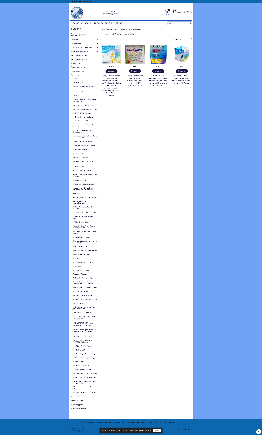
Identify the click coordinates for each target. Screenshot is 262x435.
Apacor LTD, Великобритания (83, 92)
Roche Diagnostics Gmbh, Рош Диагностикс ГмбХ (83, 308)
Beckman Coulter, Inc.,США (82, 117)
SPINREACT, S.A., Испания (82, 346)
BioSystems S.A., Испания (82, 141)
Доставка (109, 23)
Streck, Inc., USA (78, 350)
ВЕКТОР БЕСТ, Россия (81, 113)
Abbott (75, 78)
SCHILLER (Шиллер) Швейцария (84, 358)
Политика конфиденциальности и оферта (142, 422)
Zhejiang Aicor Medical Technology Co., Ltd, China (84, 382)
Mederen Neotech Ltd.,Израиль (84, 278)
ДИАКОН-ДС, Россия (80, 270)
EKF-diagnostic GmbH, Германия (84, 212)
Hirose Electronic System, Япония (84, 250)
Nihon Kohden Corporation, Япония (85, 287)
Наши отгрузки (77, 405)
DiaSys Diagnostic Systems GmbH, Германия (85, 175)
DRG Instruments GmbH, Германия (85, 197)
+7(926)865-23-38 (108, 11)
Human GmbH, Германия (81, 254)
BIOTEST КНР (77, 153)
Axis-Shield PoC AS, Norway (82, 105)
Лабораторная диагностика (81, 47)
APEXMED (76, 96)
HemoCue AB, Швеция (81, 237)
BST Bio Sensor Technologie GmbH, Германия (82, 162)
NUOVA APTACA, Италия (82, 295)
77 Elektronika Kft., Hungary (82, 370)
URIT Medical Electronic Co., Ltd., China (84, 388)
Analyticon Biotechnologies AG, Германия (83, 87)
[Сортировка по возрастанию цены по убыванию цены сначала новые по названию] (181, 39)
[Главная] (102, 29)
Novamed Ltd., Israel (80, 291)
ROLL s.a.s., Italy (78, 303)
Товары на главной (78, 67)
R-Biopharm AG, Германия (82, 313)
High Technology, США (80, 246)
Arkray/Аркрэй (77, 82)
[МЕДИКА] (77, 12)
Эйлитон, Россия (78, 362)
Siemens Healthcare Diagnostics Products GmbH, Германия (84, 330)
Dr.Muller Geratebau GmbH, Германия (82, 208)
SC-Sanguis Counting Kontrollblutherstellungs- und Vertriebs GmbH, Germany (82, 324)
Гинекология (76, 397)
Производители (112, 29)
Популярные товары (78, 408)
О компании (86, 23)
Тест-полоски (76, 39)
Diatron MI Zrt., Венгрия (81, 180)
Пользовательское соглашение (91, 422)
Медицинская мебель (79, 59)
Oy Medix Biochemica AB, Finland (84, 299)
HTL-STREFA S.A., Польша (82, 262)
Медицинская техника (79, 55)
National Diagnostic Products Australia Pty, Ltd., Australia (82, 283)
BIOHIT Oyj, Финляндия (81, 149)
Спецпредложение (78, 71)
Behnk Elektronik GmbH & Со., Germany (83, 126)
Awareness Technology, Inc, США (84, 109)
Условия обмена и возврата (114, 422)
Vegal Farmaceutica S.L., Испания (84, 373)
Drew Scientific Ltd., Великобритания (79, 202)
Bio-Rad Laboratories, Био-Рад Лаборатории (83, 131)
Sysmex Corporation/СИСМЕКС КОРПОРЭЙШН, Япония (84, 341)
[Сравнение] (168, 12)
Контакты (98, 23)
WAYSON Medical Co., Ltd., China (84, 377)
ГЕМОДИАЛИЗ (77, 401)
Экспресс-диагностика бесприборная (79, 35)
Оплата (119, 23)
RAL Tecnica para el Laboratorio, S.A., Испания (84, 317)
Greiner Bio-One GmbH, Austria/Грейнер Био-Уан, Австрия (84, 227)
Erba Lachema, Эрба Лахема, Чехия (83, 217)
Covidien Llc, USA (78, 167)
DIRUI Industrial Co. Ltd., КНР (83, 184)
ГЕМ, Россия (77, 266)
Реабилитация (76, 63)
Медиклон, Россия (79, 274)
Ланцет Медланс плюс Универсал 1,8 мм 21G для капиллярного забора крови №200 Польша (181, 79)
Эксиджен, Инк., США (80, 366)
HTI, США (76, 258)
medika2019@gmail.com (110, 14)
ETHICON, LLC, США (80, 222)
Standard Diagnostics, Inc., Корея (84, 354)
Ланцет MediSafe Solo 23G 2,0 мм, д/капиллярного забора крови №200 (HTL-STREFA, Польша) (135, 81)
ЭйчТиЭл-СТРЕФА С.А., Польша (84, 392)
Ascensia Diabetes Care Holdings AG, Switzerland (84, 101)
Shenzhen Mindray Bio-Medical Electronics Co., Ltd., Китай (83, 336)
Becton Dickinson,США (80, 121)
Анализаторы (76, 43)
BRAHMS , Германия (80, 157)
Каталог (75, 23)
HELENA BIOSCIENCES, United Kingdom (84, 232)
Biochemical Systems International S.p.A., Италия (84, 137)
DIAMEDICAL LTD (79, 193)
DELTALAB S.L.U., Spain (81, 171)
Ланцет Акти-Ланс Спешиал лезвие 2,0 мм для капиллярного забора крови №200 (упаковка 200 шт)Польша (158, 81)
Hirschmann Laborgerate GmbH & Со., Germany (84, 242)
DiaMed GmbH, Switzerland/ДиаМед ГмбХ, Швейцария (82, 189)
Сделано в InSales (185, 429)
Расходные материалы (79, 51)
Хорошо (157, 431)
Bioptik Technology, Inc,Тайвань (83, 145)
